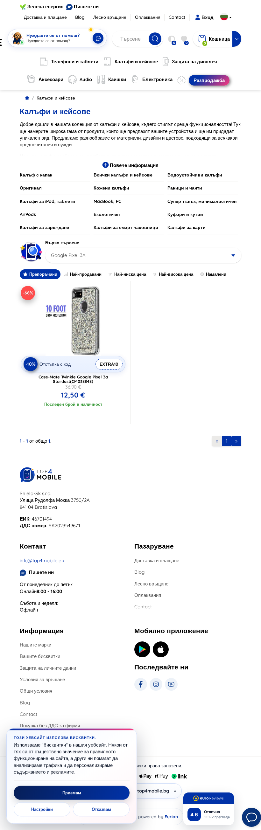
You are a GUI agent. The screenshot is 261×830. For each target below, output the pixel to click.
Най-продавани (86, 274)
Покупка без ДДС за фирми (50, 726)
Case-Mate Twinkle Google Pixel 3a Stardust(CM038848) (73, 379)
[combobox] (143, 255)
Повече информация (134, 165)
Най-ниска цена (130, 274)
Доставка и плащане (45, 17)
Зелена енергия (45, 6)
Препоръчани (43, 274)
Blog (80, 17)
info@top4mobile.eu (42, 560)
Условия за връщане (42, 679)
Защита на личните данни (48, 668)
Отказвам (101, 809)
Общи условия (36, 691)
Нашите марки (35, 645)
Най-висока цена (176, 274)
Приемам (71, 792)
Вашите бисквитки (40, 656)
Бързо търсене (62, 243)
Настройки (42, 809)
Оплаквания (147, 17)
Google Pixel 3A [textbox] (68, 255)
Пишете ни (86, 6)
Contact (177, 17)
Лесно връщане (109, 17)
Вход (207, 17)
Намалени (216, 274)
